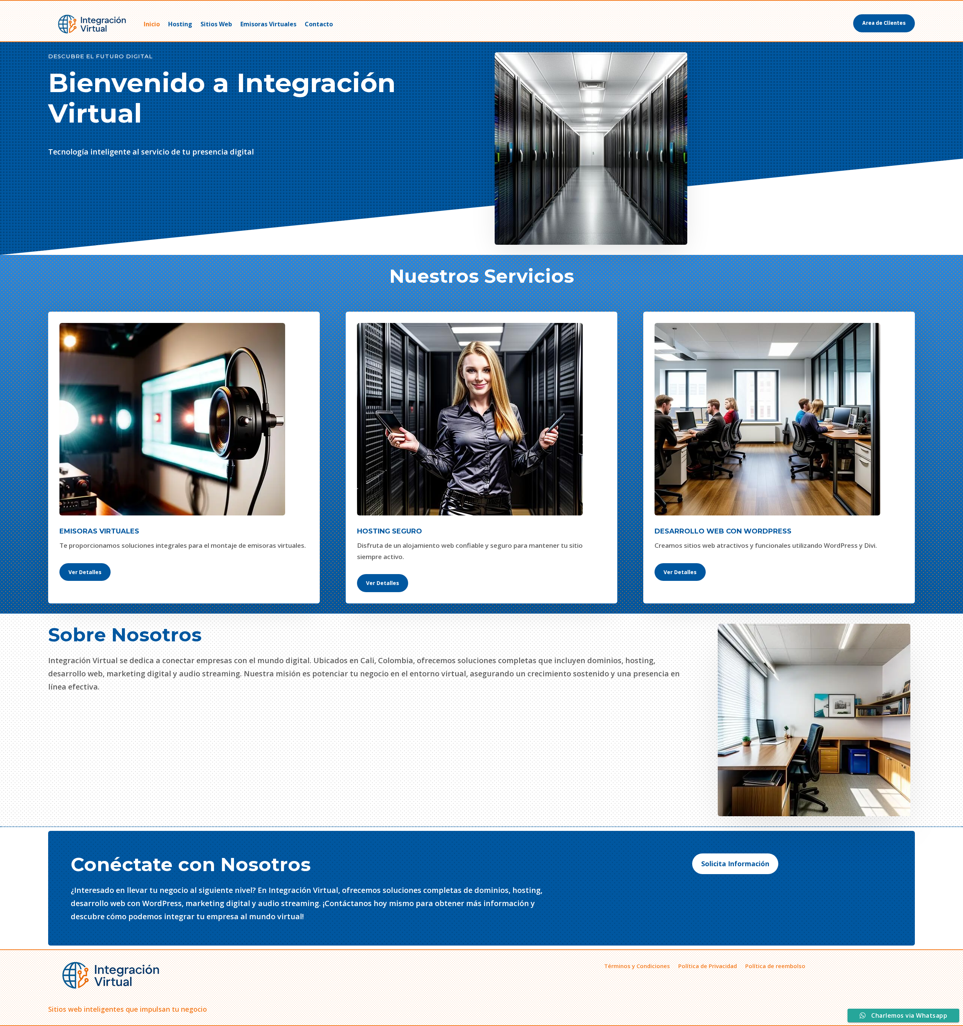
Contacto (319, 24)
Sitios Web (216, 24)
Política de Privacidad (707, 965)
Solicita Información (735, 863)
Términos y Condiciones (637, 965)
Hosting (180, 24)
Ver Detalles (85, 572)
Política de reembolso (775, 965)
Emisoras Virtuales (268, 24)
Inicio (152, 24)
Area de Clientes (884, 23)
